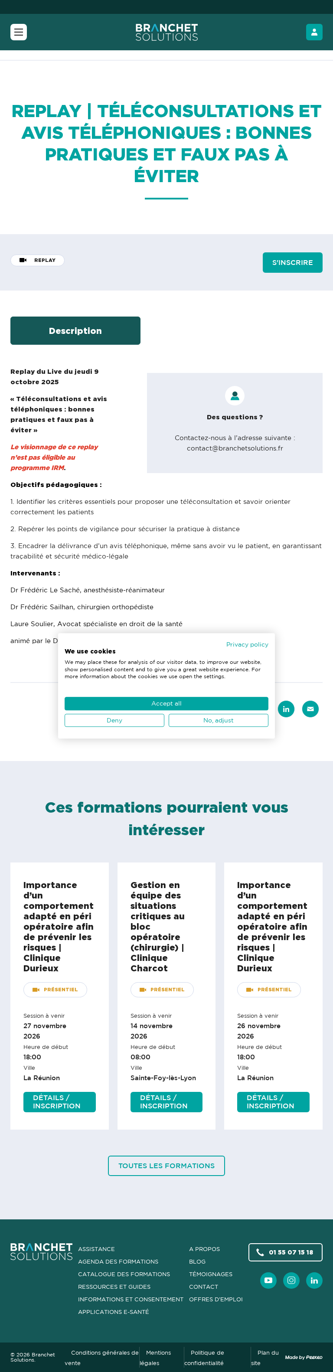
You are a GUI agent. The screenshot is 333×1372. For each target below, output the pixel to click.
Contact (203, 1287)
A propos (204, 1249)
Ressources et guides (114, 1287)
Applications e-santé (113, 1312)
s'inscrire (292, 262)
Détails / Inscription (57, 1102)
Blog (197, 1261)
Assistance (96, 1249)
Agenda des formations (118, 1261)
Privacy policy (247, 644)
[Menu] (18, 32)
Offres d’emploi (216, 1299)
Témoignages (210, 1274)
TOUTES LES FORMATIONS (166, 1165)
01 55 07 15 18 (291, 1252)
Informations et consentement (130, 1299)
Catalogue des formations (124, 1274)
